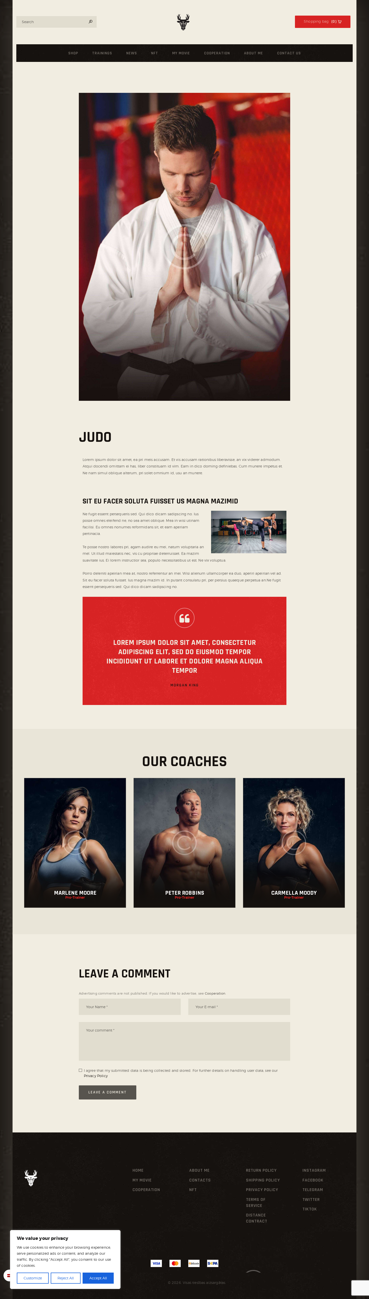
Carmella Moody (294, 893)
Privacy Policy (96, 1076)
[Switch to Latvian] (9, 1275)
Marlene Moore (75, 893)
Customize (33, 1278)
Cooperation (215, 993)
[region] (65, 1259)
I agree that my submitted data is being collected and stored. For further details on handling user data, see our (181, 1073)
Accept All (98, 1278)
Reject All (65, 1278)
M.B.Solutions (155, 1282)
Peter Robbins (184, 893)
